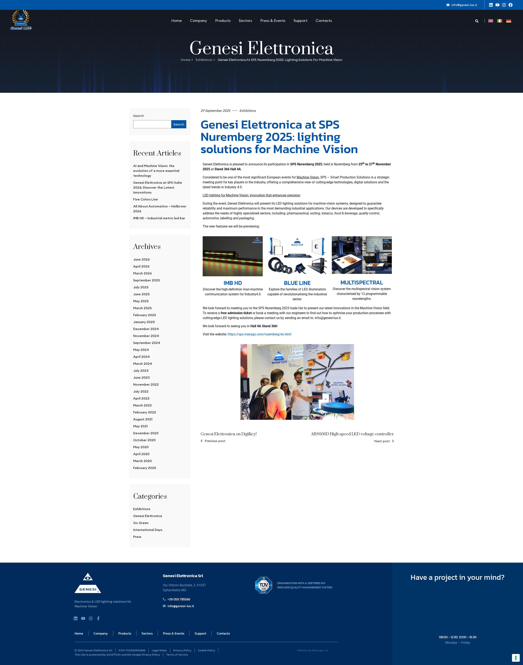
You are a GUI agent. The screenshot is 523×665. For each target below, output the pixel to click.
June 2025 (141, 294)
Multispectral (362, 282)
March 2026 (142, 273)
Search (138, 116)
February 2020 (144, 468)
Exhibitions (204, 60)
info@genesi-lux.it (464, 5)
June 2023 (141, 377)
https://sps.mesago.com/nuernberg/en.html (259, 334)
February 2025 (144, 315)
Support (300, 20)
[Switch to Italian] (499, 21)
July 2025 (140, 287)
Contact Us (458, 596)
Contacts (324, 20)
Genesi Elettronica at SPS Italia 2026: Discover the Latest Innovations (157, 187)
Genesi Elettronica (147, 516)
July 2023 (141, 370)
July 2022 (141, 391)
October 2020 (144, 440)
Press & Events (272, 20)
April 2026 (141, 266)
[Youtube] (497, 5)
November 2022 (146, 384)
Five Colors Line (145, 199)
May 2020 (141, 447)
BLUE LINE (297, 283)
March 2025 (142, 308)
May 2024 (141, 350)
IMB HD (233, 283)
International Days (147, 530)
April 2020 (141, 454)
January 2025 (144, 322)
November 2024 (146, 336)
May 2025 (141, 301)
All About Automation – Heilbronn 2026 (159, 208)
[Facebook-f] (98, 618)
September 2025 (146, 280)
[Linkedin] (491, 5)
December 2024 (146, 329)
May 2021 (140, 426)
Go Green (141, 523)
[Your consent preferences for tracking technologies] (516, 658)
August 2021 (142, 419)
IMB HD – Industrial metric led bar (159, 218)
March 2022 (142, 405)
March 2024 (142, 364)
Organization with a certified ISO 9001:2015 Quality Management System (304, 585)
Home (176, 20)
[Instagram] (504, 5)
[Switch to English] (490, 21)
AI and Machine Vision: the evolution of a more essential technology (156, 171)
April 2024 (141, 357)
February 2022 (144, 412)
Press (137, 537)
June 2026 (141, 259)
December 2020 (146, 433)
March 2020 (142, 461)
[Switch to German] (508, 21)
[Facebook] (510, 5)
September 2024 (146, 343)
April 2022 (141, 398)
